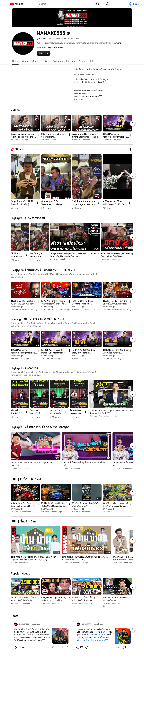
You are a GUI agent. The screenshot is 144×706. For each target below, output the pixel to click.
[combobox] (66, 4)
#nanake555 (102, 640)
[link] (41, 636)
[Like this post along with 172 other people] (78, 647)
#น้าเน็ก (80, 640)
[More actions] (39, 134)
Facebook (43, 47)
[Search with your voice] (107, 4)
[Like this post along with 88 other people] (15, 647)
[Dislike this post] (23, 647)
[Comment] (124, 647)
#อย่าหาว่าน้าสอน (97, 635)
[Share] (53, 647)
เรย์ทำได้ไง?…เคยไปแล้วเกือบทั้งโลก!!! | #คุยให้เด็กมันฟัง (98, 69)
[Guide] (5, 4)
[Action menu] (67, 647)
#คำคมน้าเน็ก (90, 640)
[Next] (133, 123)
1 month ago (35, 624)
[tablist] (72, 61)
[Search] (97, 4)
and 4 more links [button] (55, 47)
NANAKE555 (15, 307)
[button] (78, 99)
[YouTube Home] (16, 4)
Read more (78, 99)
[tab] (15, 61)
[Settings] (122, 4)
